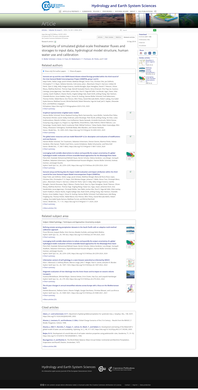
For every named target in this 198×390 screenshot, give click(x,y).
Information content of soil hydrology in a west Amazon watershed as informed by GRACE (76, 260)
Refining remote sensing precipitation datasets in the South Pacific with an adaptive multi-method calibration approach (79, 228)
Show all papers (75, 71)
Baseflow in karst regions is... (150, 61)
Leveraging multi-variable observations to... (151, 79)
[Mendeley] (141, 53)
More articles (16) (50, 208)
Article (100, 37)
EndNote (143, 46)
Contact (127, 385)
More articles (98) (50, 346)
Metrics (118, 37)
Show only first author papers (55, 71)
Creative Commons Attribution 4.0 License (106, 385)
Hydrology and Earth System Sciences (124, 5)
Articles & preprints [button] (71, 11)
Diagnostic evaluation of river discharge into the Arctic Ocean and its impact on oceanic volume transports (78, 272)
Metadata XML (145, 40)
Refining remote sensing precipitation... (151, 70)
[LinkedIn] (154, 53)
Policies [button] (96, 11)
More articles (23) (50, 299)
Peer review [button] (107, 11)
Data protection (145, 385)
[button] (121, 30)
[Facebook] (149, 53)
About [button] (133, 11)
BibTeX (142, 43)
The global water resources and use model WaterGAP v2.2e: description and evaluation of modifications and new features (81, 138)
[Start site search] (154, 30)
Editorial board (121, 11)
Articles (44, 30)
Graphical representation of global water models (61, 113)
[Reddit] (145, 53)
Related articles (129, 37)
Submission (86, 11)
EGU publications (145, 11)
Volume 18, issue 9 (55, 30)
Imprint (135, 385)
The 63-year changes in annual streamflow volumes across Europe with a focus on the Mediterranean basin (81, 286)
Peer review (109, 37)
